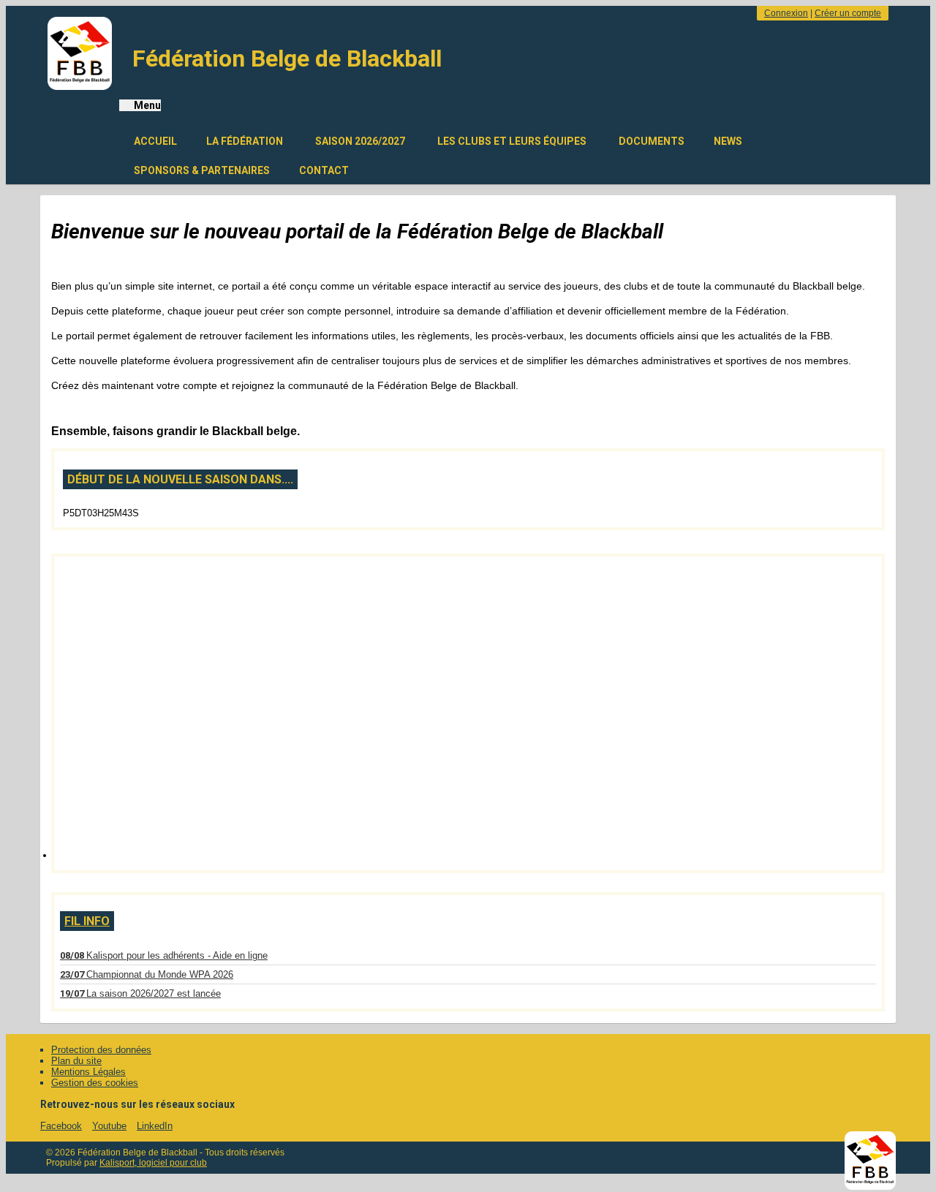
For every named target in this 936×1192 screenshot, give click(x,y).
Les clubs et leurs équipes (511, 141)
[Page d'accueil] (80, 53)
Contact (324, 170)
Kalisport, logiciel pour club (153, 1163)
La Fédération (244, 141)
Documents (651, 141)
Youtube (109, 1125)
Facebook (61, 1125)
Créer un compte (848, 13)
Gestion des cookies (94, 1082)
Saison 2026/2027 (360, 141)
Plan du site (76, 1060)
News (728, 141)
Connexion (786, 13)
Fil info (87, 921)
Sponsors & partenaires (202, 170)
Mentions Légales (88, 1071)
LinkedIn (155, 1125)
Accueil (155, 141)
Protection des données (101, 1049)
